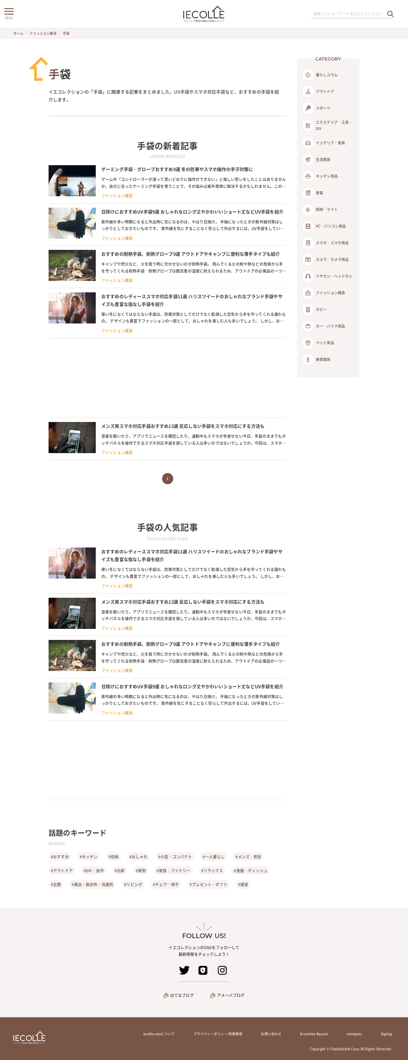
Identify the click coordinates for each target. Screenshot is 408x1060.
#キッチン (89, 856)
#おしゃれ (138, 856)
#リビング (133, 884)
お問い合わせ (271, 1033)
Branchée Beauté (314, 1033)
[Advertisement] (167, 377)
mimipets (354, 1033)
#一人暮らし (214, 856)
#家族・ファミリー (173, 870)
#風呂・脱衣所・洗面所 (92, 884)
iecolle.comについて (159, 1033)
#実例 (141, 870)
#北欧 (120, 870)
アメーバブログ (231, 995)
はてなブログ (182, 995)
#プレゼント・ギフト (208, 884)
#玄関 (56, 884)
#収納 (114, 856)
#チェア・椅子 (166, 884)
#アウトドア (62, 870)
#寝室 (243, 884)
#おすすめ (60, 856)
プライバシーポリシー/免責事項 (217, 1033)
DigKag (386, 1033)
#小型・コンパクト (175, 856)
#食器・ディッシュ (250, 870)
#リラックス (212, 870)
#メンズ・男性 (248, 856)
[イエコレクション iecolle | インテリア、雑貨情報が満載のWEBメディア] (204, 14)
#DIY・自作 (94, 870)
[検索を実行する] (390, 13)
